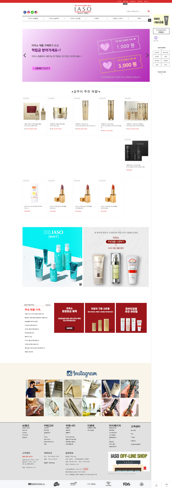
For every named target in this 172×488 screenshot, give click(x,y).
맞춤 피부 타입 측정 (71, 439)
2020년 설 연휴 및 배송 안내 (32, 344)
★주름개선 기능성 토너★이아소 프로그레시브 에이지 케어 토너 (85, 125)
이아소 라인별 (75, 18)
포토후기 (68, 430)
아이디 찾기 (112, 444)
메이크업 (46, 430)
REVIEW (157, 61)
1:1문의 (133, 437)
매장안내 (24, 437)
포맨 (45, 444)
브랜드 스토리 (118, 18)
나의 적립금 (112, 435)
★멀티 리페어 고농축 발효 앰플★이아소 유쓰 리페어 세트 (32, 125)
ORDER (166, 61)
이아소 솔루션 (54, 18)
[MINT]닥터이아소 (49, 442)
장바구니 (146, 1)
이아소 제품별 (33, 18)
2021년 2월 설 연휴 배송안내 (32, 340)
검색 (148, 11)
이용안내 (133, 441)
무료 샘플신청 (69, 444)
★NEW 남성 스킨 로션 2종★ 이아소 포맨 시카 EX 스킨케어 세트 (135, 166)
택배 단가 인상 (28, 336)
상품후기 (68, 428)
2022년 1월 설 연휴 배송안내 (32, 329)
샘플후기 (68, 432)
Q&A (157, 65)
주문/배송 (111, 430)
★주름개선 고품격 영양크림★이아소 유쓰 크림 (57, 125)
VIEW (86, 469)
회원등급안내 (112, 437)
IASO (165, 65)
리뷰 (139, 18)
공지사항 (133, 430)
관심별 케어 (47, 432)
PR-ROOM (25, 435)
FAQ (132, 434)
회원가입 (125, 1)
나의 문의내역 (113, 432)
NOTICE (157, 52)
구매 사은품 (90, 430)
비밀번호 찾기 (113, 446)
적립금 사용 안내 (29, 351)
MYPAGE (165, 52)
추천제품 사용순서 (71, 442)
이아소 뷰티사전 (70, 437)
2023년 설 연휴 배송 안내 (31, 325)
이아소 (46, 437)
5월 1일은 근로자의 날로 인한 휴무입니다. (35, 348)
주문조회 (139, 1)
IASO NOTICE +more (38, 305)
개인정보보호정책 (135, 444)
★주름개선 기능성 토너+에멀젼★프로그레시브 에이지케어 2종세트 (135, 125)
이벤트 (96, 18)
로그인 (119, 1)
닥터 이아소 (47, 439)
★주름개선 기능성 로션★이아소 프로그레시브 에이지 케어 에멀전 (111, 125)
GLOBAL (24, 432)
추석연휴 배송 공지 (29, 333)
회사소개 (24, 430)
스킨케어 (46, 428)
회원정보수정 (112, 428)
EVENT (157, 56)
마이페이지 (133, 1)
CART (165, 56)
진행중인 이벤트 (91, 428)
